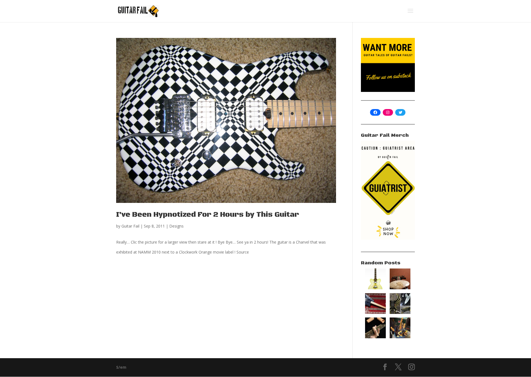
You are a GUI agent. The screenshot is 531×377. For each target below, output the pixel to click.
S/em (121, 367)
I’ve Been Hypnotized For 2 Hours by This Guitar (207, 214)
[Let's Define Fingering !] (375, 336)
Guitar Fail (130, 226)
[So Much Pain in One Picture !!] (400, 336)
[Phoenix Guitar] (400, 312)
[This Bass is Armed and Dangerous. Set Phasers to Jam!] (400, 287)
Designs (176, 226)
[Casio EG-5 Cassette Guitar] (375, 312)
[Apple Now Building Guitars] (375, 287)
